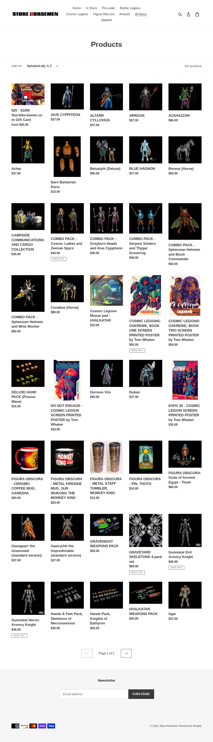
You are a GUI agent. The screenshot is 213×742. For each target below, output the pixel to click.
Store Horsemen (169, 726)
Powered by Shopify (190, 726)
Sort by (16, 66)
